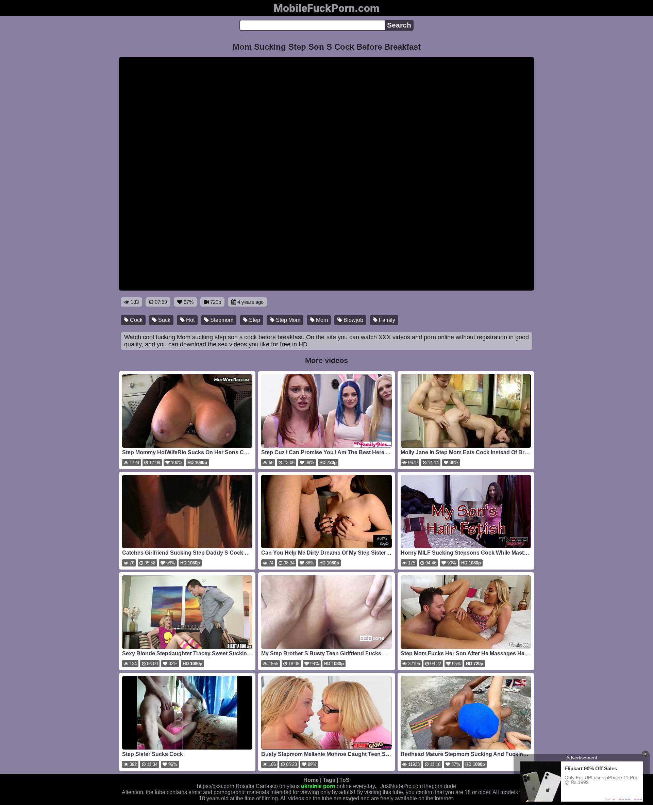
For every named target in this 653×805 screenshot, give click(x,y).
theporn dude (440, 786)
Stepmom (221, 320)
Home (311, 780)
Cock (136, 320)
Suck (163, 320)
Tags (329, 780)
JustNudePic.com (401, 786)
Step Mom (287, 320)
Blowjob (352, 320)
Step (254, 320)
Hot (190, 320)
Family (386, 320)
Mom (321, 320)
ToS (344, 780)
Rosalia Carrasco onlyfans (268, 786)
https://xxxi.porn (215, 786)
